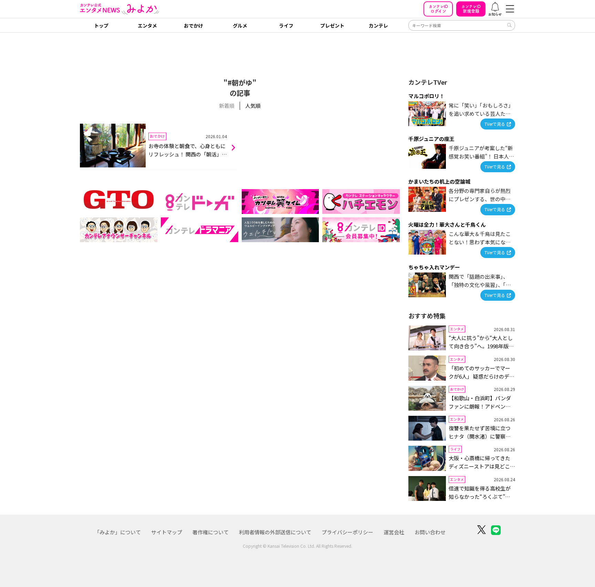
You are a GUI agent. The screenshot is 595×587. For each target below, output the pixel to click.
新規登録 (471, 8)
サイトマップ (166, 532)
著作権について (210, 532)
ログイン (438, 8)
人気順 (253, 105)
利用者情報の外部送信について (275, 532)
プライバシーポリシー (347, 532)
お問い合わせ (430, 532)
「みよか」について (117, 532)
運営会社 (394, 532)
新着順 (226, 105)
